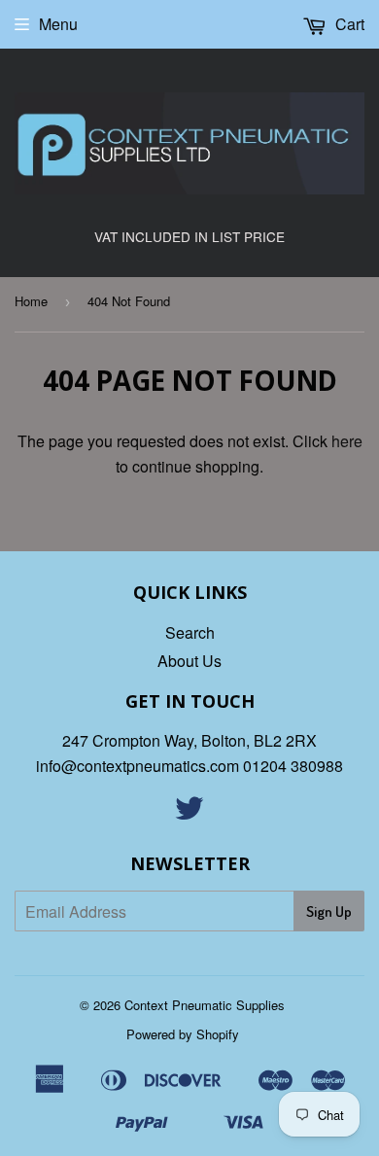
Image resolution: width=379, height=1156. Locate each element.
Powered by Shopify (182, 1034)
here (346, 441)
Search (190, 632)
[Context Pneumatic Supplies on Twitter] (189, 813)
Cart (347, 24)
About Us (189, 660)
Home (31, 301)
